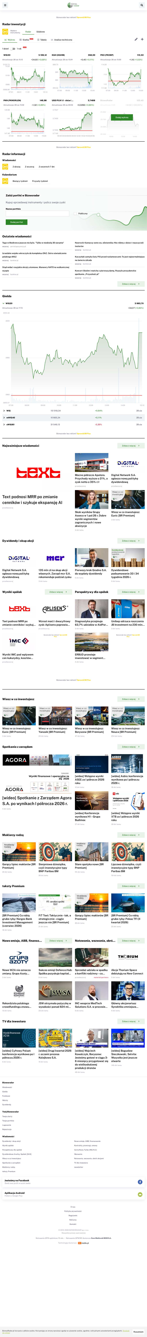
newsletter (78, 1167)
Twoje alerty (7, 1116)
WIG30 (6, 55)
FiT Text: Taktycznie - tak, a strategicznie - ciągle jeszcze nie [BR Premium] (55, 919)
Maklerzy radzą (8, 1167)
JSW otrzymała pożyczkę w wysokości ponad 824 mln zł (55, 1007)
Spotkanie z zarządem (11, 1163)
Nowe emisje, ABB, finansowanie (87, 1141)
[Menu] (5, 5)
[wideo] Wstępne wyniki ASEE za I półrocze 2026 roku (89, 780)
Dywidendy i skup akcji (11, 1141)
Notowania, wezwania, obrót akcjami (89, 1159)
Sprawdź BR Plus (84, 17)
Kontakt (73, 1224)
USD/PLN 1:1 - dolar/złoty (64, 100)
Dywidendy (6, 1105)
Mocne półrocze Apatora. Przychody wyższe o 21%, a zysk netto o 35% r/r (91, 478)
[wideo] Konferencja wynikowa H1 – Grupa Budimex (87, 817)
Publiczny (83, 213)
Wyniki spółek (8, 1146)
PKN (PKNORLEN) (12, 100)
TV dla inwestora (81, 1163)
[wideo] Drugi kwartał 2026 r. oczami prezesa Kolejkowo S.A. (55, 1054)
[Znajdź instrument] (142, 5)
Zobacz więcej (129, 284)
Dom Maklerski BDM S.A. (101, 1238)
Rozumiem (138, 1332)
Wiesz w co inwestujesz (11, 1159)
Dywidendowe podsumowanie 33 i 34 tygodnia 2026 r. (125, 574)
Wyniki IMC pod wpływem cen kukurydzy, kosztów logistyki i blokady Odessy (18, 658)
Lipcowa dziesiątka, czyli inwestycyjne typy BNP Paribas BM (126, 868)
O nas (73, 1207)
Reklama (73, 1220)
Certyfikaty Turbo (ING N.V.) (85, 1150)
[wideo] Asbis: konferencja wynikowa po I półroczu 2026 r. (127, 780)
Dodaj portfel (16, 222)
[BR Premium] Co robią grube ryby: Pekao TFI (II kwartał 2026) (125, 919)
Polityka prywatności (73, 1211)
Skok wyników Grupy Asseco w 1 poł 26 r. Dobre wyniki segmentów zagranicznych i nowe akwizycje (90, 519)
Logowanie (6, 1125)
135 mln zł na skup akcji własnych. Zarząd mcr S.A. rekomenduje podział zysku (55, 574)
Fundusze (6, 1096)
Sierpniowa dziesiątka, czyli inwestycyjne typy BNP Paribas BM (53, 868)
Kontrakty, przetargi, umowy (85, 1146)
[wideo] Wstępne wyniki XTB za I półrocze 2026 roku (125, 817)
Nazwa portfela (13, 209)
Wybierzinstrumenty (15, 32)
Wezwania (78, 1154)
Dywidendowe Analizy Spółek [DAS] (16, 1154)
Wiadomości (7, 1087)
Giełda (5, 1092)
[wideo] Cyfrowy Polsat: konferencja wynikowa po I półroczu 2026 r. (18, 1054)
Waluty (5, 1100)
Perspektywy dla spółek (12, 1150)
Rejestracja (6, 1129)
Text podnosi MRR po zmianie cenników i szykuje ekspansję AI (18, 625)
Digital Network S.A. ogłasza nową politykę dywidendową (124, 478)
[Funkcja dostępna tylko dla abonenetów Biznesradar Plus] (5, 32)
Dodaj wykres (122, 117)
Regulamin (73, 1216)
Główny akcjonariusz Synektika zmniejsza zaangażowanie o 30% (124, 1007)
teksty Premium (8, 1171)
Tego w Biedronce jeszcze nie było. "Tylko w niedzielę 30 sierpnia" (33, 243)
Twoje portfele (8, 1121)
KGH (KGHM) (58, 55)
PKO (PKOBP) (107, 55)
